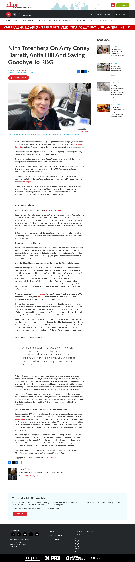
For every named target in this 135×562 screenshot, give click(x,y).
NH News (114, 46)
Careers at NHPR (54, 540)
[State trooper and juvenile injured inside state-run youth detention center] (103, 67)
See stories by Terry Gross (30, 475)
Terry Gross (22, 70)
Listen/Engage (65, 21)
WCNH (77, 538)
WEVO (77, 548)
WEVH (77, 543)
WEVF (76, 541)
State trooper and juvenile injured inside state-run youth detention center (117, 70)
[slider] (17, 14)
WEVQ (77, 549)
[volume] (14, 14)
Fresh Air (52, 457)
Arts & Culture (115, 105)
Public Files (78, 535)
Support (123, 5)
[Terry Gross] (12, 474)
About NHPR (81, 21)
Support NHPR (20, 513)
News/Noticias (12, 21)
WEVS (76, 551)
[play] (8, 14)
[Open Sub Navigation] (20, 20)
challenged (26, 181)
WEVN (77, 546)
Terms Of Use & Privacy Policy (84, 531)
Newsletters (28, 21)
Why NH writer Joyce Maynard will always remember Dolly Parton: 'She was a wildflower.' (117, 112)
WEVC (77, 540)
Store (113, 21)
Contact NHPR (53, 531)
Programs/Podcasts (46, 21)
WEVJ (76, 545)
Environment (115, 83)
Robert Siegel (20, 419)
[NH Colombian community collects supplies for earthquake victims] (103, 49)
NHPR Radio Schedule (55, 535)
